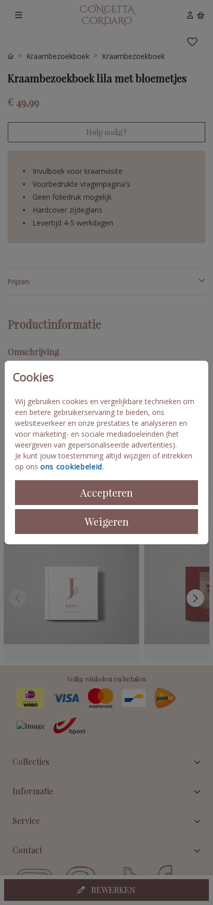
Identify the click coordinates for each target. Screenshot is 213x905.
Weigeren (107, 521)
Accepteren (106, 492)
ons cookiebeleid (71, 466)
